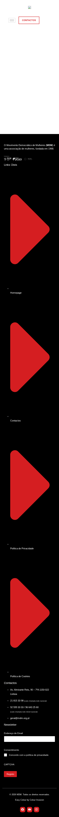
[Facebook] (22, 809)
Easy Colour (21, 800)
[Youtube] (29, 809)
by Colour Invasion (35, 800)
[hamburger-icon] (11, 20)
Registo (10, 774)
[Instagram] (36, 809)
